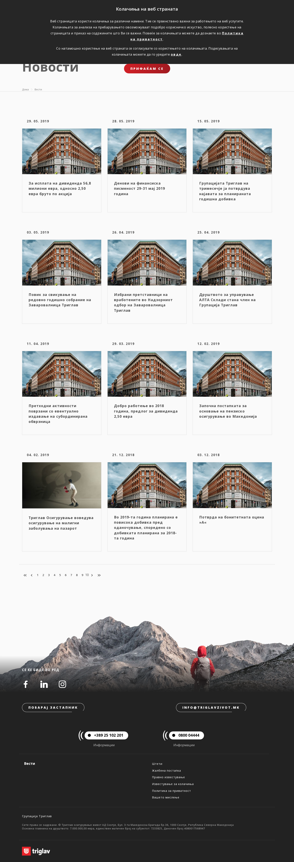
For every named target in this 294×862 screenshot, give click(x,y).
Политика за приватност (171, 791)
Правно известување (168, 777)
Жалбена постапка (166, 770)
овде (176, 54)
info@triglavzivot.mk (211, 707)
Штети (157, 764)
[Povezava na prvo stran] (25, 575)
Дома (25, 89)
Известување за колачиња (173, 784)
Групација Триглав (37, 816)
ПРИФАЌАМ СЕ (147, 68)
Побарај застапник (53, 707)
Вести (38, 89)
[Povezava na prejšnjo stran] (32, 575)
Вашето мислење (165, 797)
